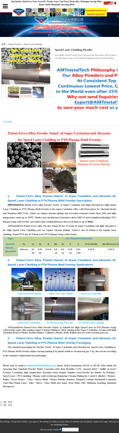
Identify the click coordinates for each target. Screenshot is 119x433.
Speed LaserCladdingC (33, 44)
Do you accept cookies (49, 430)
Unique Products (15, 44)
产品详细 (7, 122)
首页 (3, 44)
